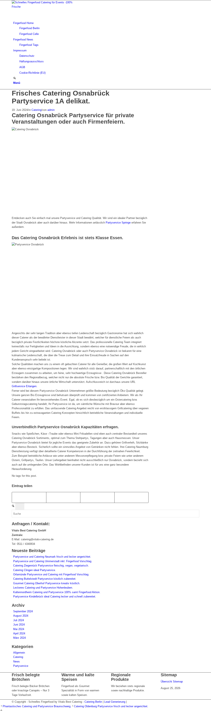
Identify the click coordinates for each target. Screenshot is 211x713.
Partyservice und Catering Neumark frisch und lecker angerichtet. (52, 556)
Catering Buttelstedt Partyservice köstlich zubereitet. (44, 578)
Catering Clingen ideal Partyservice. (34, 570)
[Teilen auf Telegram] (132, 497)
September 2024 (23, 611)
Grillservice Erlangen (24, 386)
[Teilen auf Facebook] (29, 497)
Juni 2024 (19, 624)
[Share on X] (63, 497)
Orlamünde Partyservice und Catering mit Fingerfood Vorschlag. (51, 574)
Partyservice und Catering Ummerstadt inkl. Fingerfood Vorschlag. (52, 561)
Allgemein (19, 652)
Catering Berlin (93, 701)
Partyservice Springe (118, 222)
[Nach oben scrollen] (1, 710)
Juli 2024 (18, 620)
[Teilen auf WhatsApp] (97, 497)
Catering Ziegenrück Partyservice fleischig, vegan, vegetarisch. (51, 565)
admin (51, 109)
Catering (36, 109)
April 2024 (19, 633)
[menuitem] (106, 28)
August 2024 (20, 615)
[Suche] (14, 78)
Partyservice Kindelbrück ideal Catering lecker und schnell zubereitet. (54, 596)
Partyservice (20, 665)
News (16, 661)
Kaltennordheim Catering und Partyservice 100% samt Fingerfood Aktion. (56, 592)
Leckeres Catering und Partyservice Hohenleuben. (43, 587)
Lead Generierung (114, 701)
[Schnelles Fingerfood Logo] (43, 6)
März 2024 (19, 637)
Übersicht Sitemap (172, 681)
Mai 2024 (18, 629)
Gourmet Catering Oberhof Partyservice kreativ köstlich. (46, 583)
